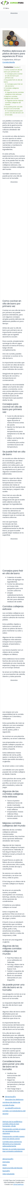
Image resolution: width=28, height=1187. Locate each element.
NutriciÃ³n (6, 1171)
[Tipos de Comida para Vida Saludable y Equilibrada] (12, 3)
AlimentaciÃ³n (10, 1097)
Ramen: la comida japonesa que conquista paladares (13, 1150)
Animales (6, 1162)
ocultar (17, 67)
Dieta (4, 1165)
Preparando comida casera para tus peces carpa (13, 1137)
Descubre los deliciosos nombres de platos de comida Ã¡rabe (12, 1102)
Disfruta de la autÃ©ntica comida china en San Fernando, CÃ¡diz (12, 1123)
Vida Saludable (8, 1174)
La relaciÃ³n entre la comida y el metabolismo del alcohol (14, 1111)
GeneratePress (18, 1184)
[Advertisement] (14, 20)
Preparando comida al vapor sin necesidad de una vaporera (13, 1131)
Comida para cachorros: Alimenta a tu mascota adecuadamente (12, 1144)
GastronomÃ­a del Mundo (12, 1168)
